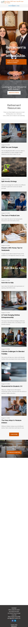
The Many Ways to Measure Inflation (11, 422)
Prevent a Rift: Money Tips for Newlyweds (11, 249)
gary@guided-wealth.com (14, 618)
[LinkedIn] (15, 621)
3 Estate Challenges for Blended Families (12, 353)
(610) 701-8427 (16, 609)
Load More (14, 434)
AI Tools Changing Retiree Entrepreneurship (10, 316)
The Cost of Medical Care (10, 215)
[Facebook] (13, 621)
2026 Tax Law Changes (9, 147)
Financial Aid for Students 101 (11, 386)
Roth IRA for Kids (7, 283)
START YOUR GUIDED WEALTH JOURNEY (13, 61)
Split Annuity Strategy (9, 181)
